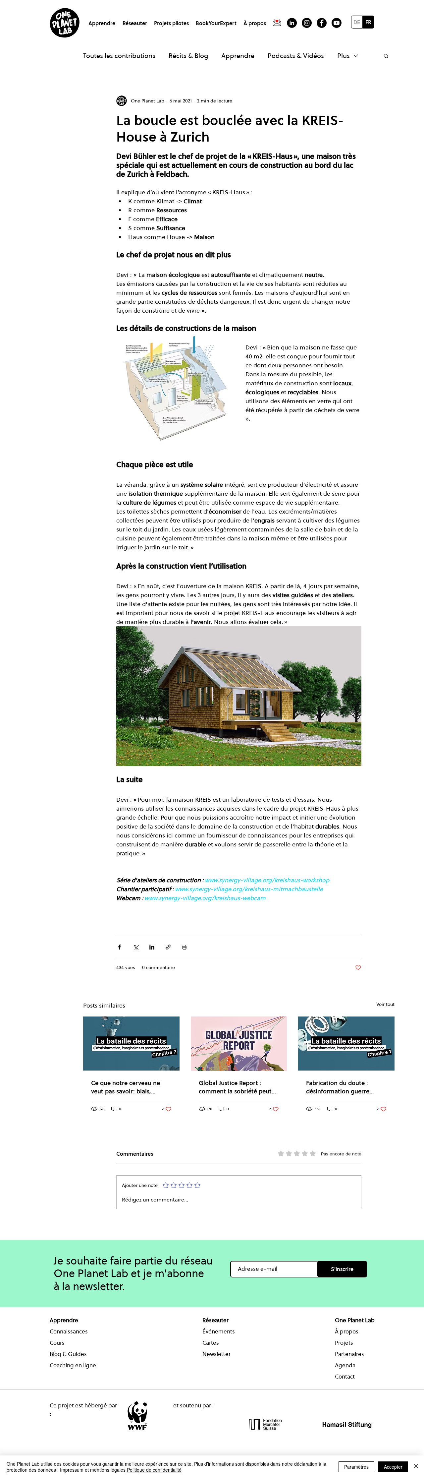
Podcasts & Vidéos (296, 55)
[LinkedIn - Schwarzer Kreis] (292, 23)
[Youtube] (337, 23)
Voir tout (385, 1004)
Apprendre (237, 55)
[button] (103, 20)
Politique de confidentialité (154, 1469)
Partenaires (349, 1354)
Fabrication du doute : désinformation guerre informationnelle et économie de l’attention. (340, 1087)
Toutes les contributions (119, 55)
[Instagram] (307, 23)
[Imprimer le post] (184, 947)
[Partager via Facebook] (119, 947)
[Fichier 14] (277, 23)
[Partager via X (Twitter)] (135, 947)
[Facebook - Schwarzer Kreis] (322, 23)
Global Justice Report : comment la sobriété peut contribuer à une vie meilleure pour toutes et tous (235, 1087)
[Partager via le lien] (168, 947)
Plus (343, 55)
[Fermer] (416, 1467)
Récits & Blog (188, 55)
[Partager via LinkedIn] (152, 947)
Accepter (393, 1466)
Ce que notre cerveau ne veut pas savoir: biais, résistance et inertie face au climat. (130, 1087)
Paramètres (356, 1466)
